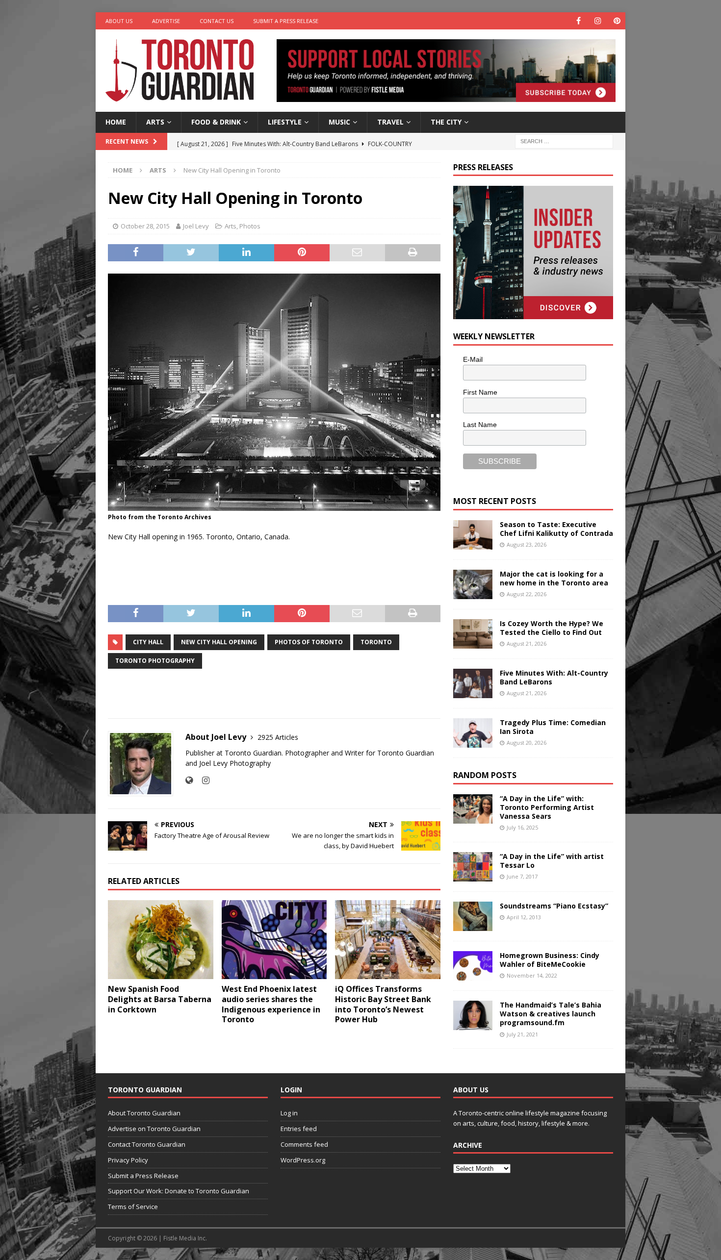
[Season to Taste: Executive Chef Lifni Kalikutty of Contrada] (472, 535)
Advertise (166, 21)
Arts (155, 121)
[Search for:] (564, 140)
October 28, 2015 (145, 226)
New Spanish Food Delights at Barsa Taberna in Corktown (159, 999)
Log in (289, 1113)
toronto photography (155, 660)
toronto (376, 642)
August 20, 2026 (526, 742)
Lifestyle (285, 121)
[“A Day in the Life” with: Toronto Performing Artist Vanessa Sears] (472, 809)
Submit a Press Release (285, 21)
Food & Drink (216, 121)
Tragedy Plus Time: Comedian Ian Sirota (553, 727)
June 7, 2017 (522, 876)
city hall (148, 642)
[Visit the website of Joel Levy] (189, 780)
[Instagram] (597, 20)
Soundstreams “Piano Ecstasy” (554, 905)
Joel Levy (196, 226)
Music (339, 121)
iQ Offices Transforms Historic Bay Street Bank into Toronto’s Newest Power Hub (383, 1004)
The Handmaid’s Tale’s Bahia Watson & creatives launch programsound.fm (550, 1013)
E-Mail (473, 359)
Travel (390, 121)
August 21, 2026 (526, 643)
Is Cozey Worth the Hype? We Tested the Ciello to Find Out (551, 628)
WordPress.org (303, 1160)
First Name (480, 392)
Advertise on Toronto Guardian (154, 1128)
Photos (249, 226)
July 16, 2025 (522, 827)
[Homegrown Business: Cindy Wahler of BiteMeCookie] (472, 966)
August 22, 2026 (526, 594)
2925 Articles (278, 737)
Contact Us (216, 21)
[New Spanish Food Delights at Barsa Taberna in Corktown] (160, 939)
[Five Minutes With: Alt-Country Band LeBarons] (472, 683)
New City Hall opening (219, 642)
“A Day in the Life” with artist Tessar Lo (552, 861)
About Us (118, 21)
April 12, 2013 (524, 917)
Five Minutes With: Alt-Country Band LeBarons (554, 677)
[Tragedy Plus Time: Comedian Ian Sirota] (472, 733)
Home (115, 121)
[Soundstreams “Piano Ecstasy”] (472, 916)
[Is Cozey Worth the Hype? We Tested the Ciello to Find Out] (472, 634)
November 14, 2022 (532, 975)
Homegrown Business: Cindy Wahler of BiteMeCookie (549, 960)
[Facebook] (578, 20)
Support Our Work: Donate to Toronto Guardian (178, 1190)
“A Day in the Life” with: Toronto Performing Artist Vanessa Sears (547, 807)
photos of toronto (309, 642)
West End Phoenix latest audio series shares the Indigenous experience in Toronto (271, 1004)
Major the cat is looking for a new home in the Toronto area (554, 578)
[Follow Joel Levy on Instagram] (202, 780)
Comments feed (304, 1144)
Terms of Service (133, 1206)
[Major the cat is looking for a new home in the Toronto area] (472, 584)
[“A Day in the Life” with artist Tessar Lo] (472, 867)
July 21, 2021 (522, 1034)
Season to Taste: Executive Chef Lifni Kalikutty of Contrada (556, 529)
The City (446, 121)
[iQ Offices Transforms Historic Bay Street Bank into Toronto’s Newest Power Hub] (387, 939)
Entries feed (299, 1128)
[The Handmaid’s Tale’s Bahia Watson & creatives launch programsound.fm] (472, 1015)
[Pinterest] (616, 20)
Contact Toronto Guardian (146, 1144)
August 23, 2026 (526, 544)
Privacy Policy (128, 1160)
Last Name (480, 424)
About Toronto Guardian (144, 1113)
